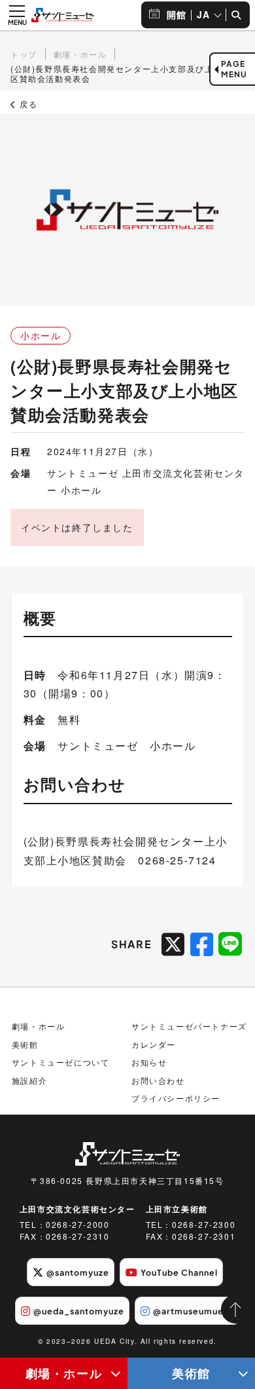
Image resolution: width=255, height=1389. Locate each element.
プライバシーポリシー (175, 1097)
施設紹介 (29, 1080)
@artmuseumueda (194, 1311)
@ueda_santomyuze (78, 1311)
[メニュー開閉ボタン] (17, 15)
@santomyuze (77, 1272)
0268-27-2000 (77, 1224)
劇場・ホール (64, 1373)
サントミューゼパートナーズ (189, 1025)
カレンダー (153, 1044)
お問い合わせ (158, 1080)
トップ (23, 54)
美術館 (191, 1373)
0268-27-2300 (203, 1224)
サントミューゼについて (61, 1061)
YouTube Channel (179, 1272)
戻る (27, 104)
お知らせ (149, 1061)
